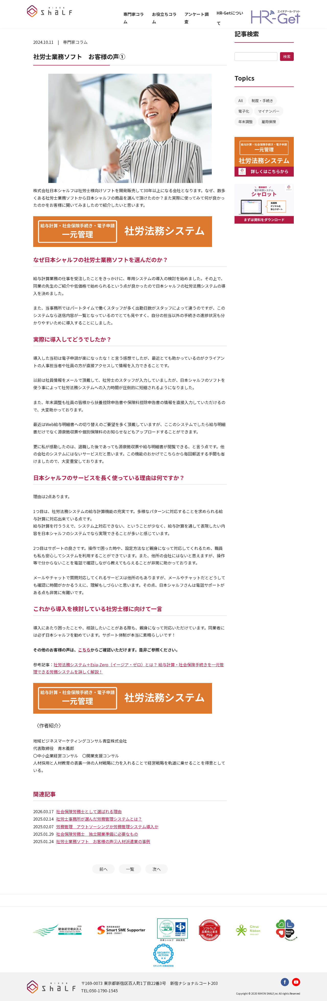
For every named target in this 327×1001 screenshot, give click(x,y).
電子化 (243, 111)
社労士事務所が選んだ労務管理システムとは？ (99, 819)
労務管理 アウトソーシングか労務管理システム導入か (107, 826)
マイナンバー (268, 111)
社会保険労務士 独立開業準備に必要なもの (97, 834)
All (240, 100)
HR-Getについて (230, 18)
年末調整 (245, 121)
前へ (103, 869)
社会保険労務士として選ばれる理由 (89, 811)
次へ (157, 869)
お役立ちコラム (164, 18)
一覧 (130, 869)
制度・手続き (262, 100)
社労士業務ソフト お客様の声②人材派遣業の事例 (103, 841)
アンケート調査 (196, 18)
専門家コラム (133, 18)
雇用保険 (269, 121)
